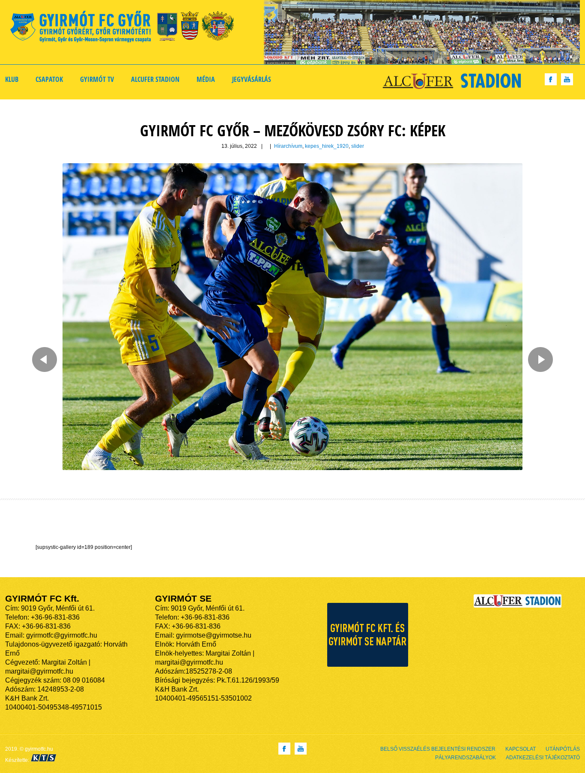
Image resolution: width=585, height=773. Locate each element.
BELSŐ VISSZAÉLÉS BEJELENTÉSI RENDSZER (437, 749)
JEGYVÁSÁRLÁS (251, 79)
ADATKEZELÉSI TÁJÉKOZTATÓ (543, 758)
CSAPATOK (49, 79)
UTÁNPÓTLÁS (563, 749)
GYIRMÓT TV (97, 79)
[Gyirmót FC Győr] (125, 28)
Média (206, 79)
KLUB (11, 79)
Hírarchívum (288, 146)
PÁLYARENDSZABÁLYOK (465, 758)
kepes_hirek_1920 (327, 146)
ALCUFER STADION (155, 79)
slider (357, 146)
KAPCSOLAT (520, 749)
